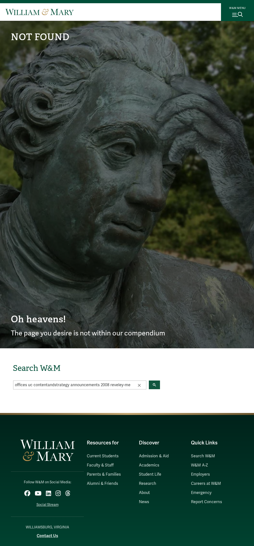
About (144, 492)
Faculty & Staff (100, 465)
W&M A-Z (199, 465)
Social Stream (47, 505)
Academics (149, 465)
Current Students (103, 456)
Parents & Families (104, 474)
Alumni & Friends (102, 483)
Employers (200, 474)
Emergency (201, 492)
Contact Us (47, 535)
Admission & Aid (154, 456)
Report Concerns (206, 501)
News (144, 501)
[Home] (39, 12)
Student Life (150, 474)
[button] (139, 385)
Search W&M (203, 456)
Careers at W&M (206, 483)
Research (147, 483)
